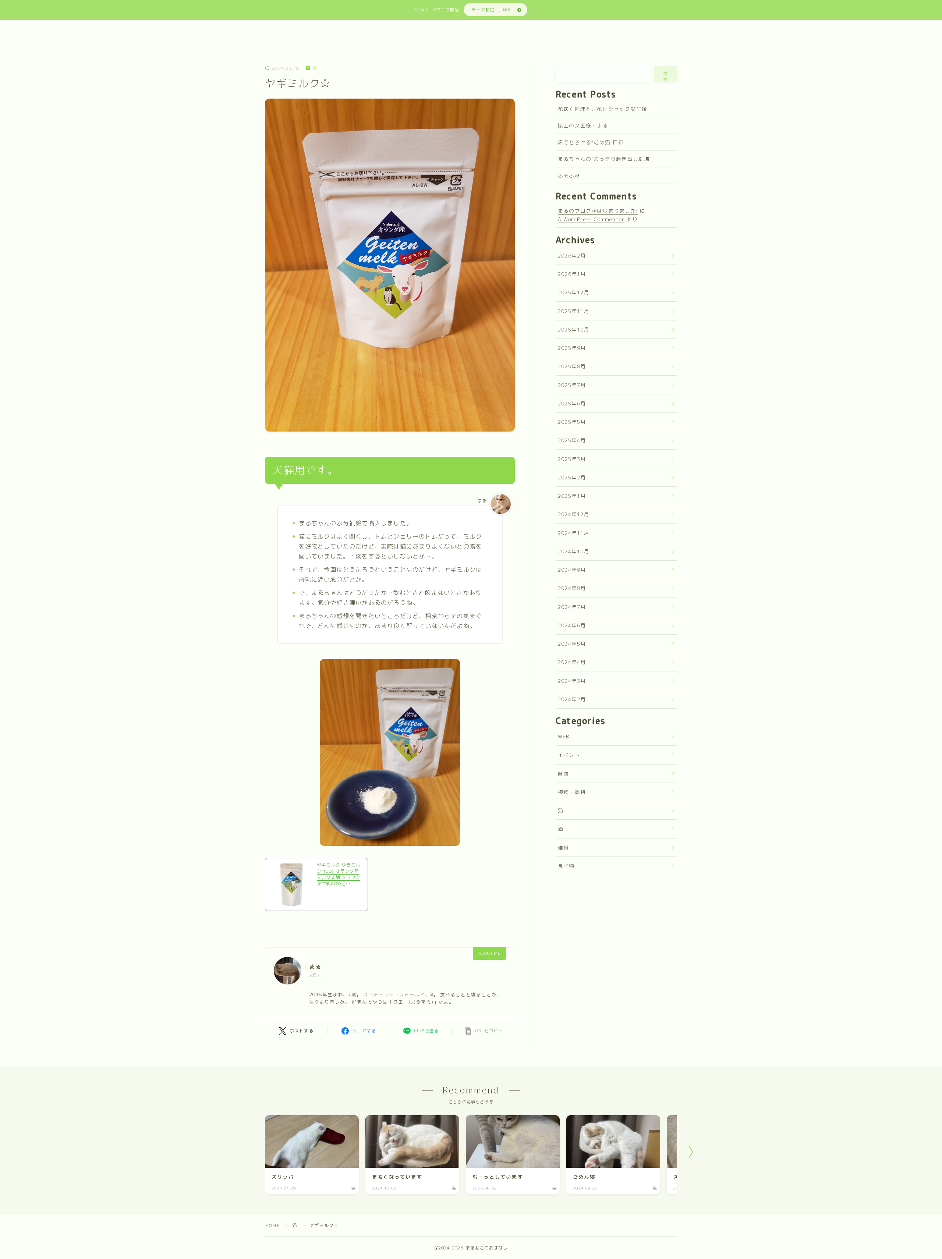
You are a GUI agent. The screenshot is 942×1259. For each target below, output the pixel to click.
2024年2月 (572, 699)
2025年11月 (573, 311)
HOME (273, 1225)
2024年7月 (572, 606)
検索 (665, 76)
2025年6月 (572, 403)
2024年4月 (572, 662)
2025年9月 (572, 347)
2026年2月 (572, 255)
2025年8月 (572, 366)
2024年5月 (572, 643)
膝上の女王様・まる (583, 125)
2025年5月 (572, 421)
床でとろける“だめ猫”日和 (591, 142)
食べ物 (566, 865)
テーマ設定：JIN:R (491, 10)
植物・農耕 (572, 791)
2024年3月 (572, 680)
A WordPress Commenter (591, 219)
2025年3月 (572, 458)
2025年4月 (572, 440)
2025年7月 (572, 385)
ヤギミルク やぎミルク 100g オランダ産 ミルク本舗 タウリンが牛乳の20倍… (338, 874)
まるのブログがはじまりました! (598, 210)
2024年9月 (572, 569)
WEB (563, 736)
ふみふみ (569, 175)
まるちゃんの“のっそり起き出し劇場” (605, 158)
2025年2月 (572, 477)
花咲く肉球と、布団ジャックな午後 (602, 108)
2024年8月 (572, 588)
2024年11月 (573, 532)
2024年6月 (572, 625)
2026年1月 (572, 273)
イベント (569, 754)
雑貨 (563, 847)
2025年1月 (572, 495)
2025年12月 (573, 292)
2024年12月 (573, 514)
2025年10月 (573, 329)
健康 (563, 773)
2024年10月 (573, 551)
